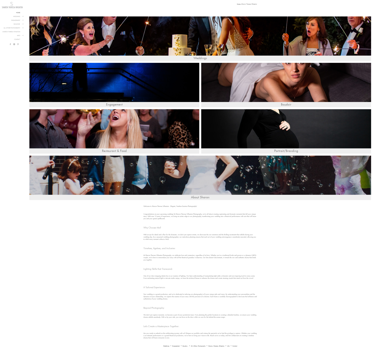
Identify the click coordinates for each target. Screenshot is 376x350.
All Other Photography (12, 28)
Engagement (15, 20)
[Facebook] (10, 44)
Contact (17, 39)
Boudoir (17, 24)
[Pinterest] (18, 44)
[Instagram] (14, 44)
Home (18, 12)
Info (18, 35)
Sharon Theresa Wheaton (11, 31)
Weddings (16, 16)
